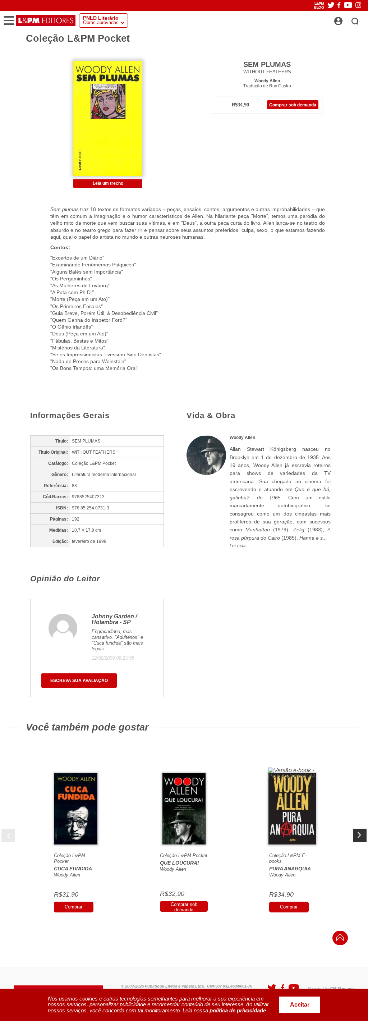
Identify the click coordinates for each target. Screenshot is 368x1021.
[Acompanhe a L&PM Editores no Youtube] (348, 5)
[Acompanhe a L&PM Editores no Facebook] (339, 5)
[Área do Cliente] (346, 19)
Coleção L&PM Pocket (183, 855)
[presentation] (8, 835)
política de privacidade (238, 1010)
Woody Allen (267, 80)
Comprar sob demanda (292, 104)
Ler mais (238, 545)
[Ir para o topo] (338, 939)
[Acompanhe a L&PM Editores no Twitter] (331, 5)
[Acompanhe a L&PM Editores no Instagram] (358, 5)
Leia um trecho (108, 183)
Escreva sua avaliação (79, 680)
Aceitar (299, 1005)
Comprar (73, 907)
